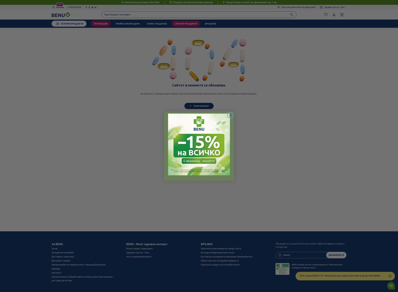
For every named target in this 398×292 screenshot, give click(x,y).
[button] (199, 144)
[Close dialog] (230, 115)
